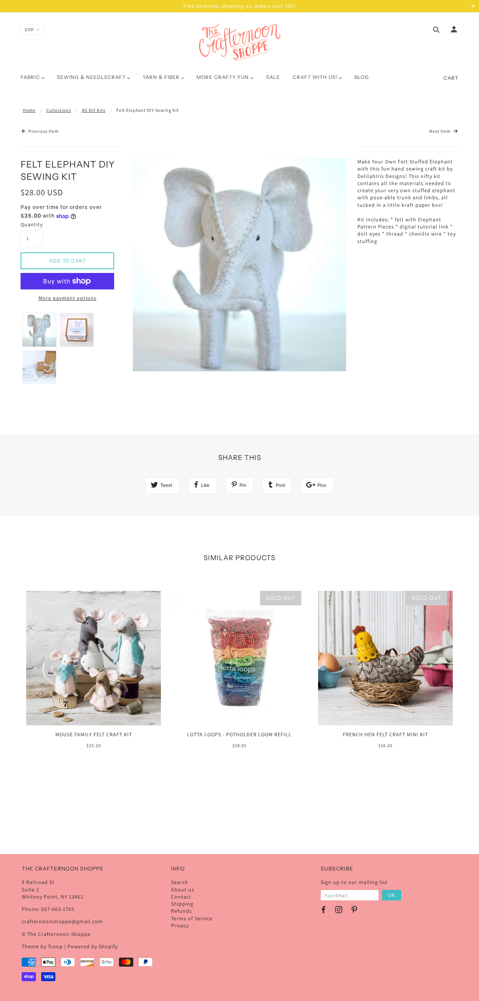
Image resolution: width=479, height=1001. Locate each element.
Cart (450, 78)
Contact (181, 896)
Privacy (180, 925)
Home (29, 110)
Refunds (181, 911)
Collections (58, 110)
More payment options (68, 298)
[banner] (239, 42)
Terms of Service (192, 918)
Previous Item (43, 131)
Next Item (440, 131)
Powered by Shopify (92, 946)
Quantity (32, 224)
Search (179, 882)
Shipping (182, 903)
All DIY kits (94, 110)
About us (182, 889)
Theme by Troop (42, 946)
